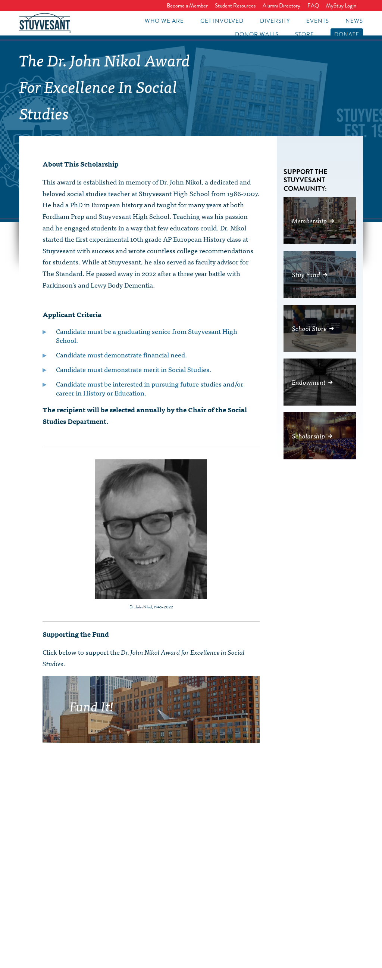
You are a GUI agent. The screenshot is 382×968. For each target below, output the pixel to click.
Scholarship (308, 435)
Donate (346, 34)
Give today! (194, 732)
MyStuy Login (341, 5)
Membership (309, 220)
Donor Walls (257, 34)
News (354, 21)
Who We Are (164, 21)
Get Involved (222, 21)
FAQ (313, 5)
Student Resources (235, 5)
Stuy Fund (306, 274)
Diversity (275, 21)
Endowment (309, 381)
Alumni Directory (281, 5)
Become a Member (187, 5)
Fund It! (91, 705)
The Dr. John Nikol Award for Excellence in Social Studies (104, 86)
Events (317, 21)
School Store (309, 328)
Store (304, 34)
